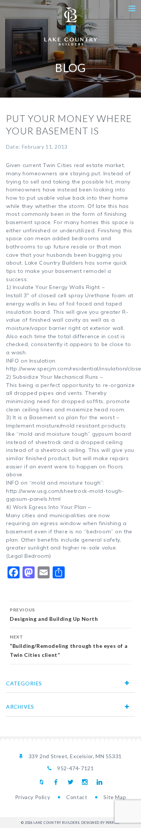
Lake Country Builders (70, 26)
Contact (76, 797)
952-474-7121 (75, 768)
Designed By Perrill (100, 822)
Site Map (114, 797)
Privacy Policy (32, 797)
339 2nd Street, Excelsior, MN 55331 (75, 756)
